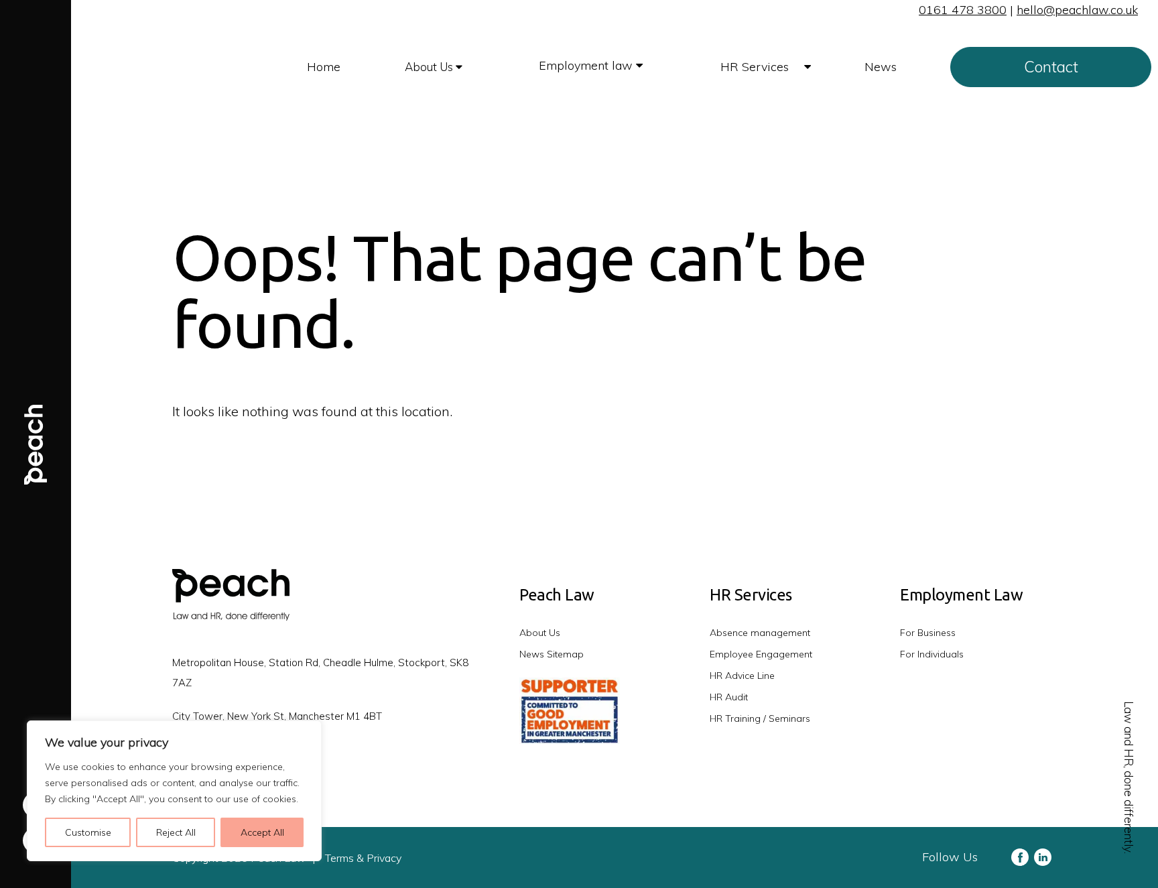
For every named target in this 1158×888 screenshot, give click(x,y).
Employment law (587, 65)
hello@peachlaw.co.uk (1077, 9)
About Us (430, 67)
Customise (88, 832)
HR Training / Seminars (760, 718)
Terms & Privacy (363, 858)
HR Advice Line (742, 676)
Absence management (760, 633)
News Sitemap (551, 654)
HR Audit (729, 697)
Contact (1051, 66)
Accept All (262, 832)
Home (323, 66)
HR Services (756, 66)
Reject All (176, 832)
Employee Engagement (761, 654)
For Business (928, 633)
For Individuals (932, 654)
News (880, 66)
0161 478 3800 (963, 9)
